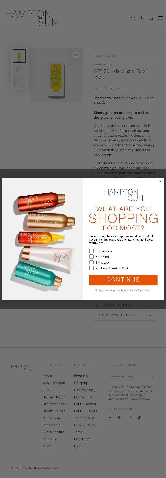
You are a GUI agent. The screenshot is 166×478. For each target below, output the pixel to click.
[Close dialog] (160, 181)
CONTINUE (123, 280)
